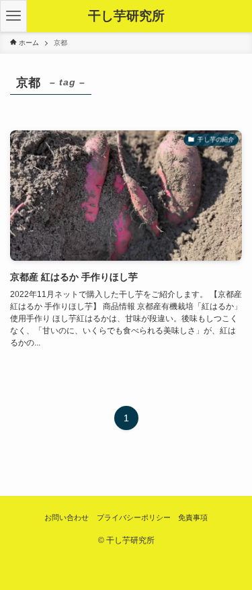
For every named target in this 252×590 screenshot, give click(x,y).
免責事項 (193, 517)
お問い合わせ (66, 517)
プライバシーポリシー (134, 517)
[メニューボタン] (13, 16)
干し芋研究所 (126, 16)
